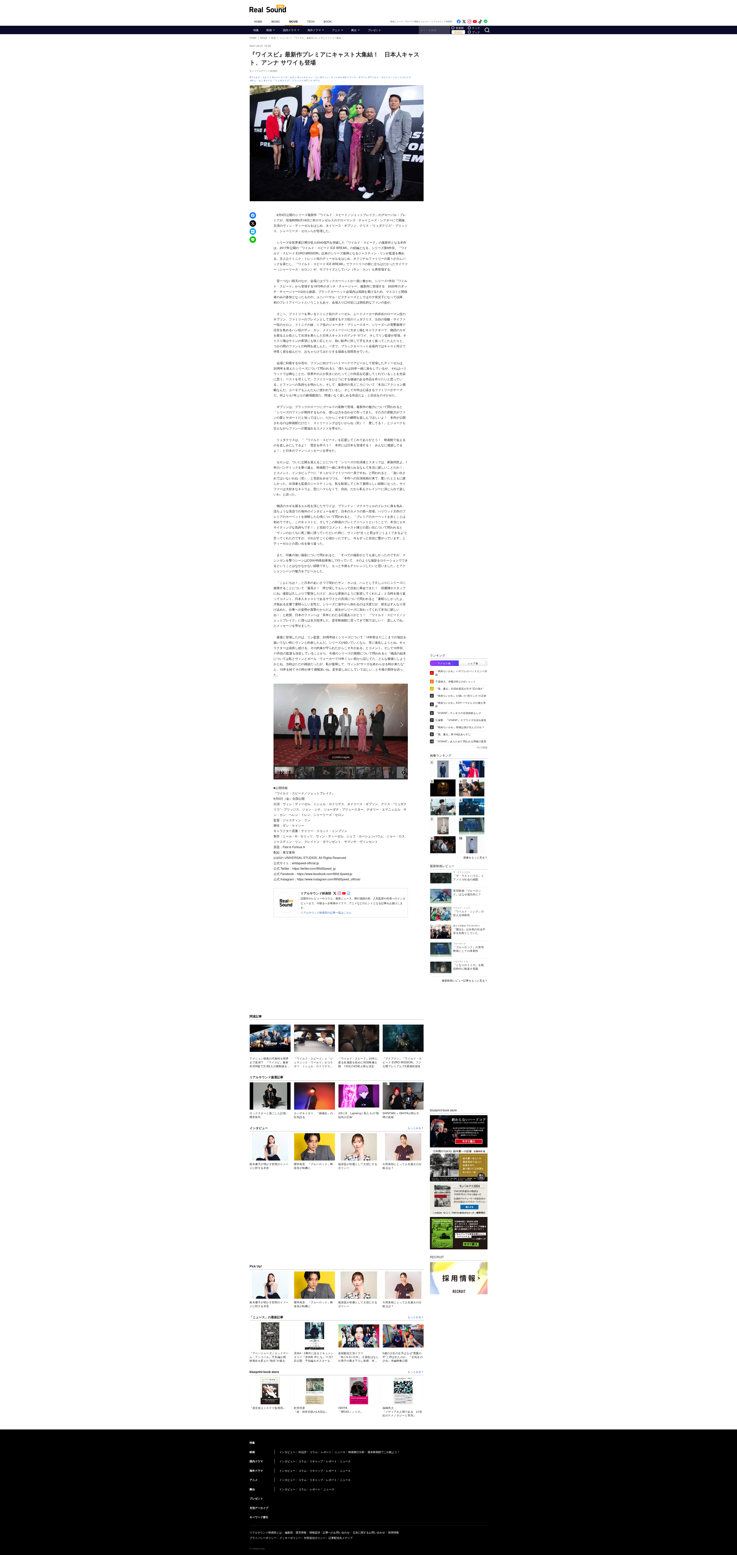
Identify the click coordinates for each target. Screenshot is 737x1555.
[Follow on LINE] (485, 21)
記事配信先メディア (341, 1538)
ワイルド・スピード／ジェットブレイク (390, 77)
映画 (269, 30)
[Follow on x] (464, 21)
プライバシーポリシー (263, 1538)
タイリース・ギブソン (356, 77)
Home (258, 21)
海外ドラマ (314, 30)
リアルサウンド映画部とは (266, 1532)
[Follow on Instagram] (469, 21)
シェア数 (473, 663)
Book (328, 21)
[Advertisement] (394, 8)
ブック (476, 32)
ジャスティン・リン (309, 77)
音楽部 (460, 28)
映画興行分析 (356, 1452)
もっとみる (414, 1128)
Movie (293, 21)
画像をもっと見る (474, 857)
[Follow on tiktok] (480, 21)
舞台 (354, 30)
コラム (314, 1452)
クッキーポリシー (290, 1538)
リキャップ (316, 1461)
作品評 (302, 1452)
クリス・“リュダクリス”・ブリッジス (284, 80)
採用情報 (393, 1532)
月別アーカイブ (259, 1508)
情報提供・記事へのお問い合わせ (329, 1532)
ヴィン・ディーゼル (332, 77)
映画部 (458, 32)
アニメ (336, 30)
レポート (326, 1452)
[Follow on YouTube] (475, 21)
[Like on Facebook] (459, 21)
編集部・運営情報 (295, 1532)
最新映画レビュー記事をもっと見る (463, 980)
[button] (279, 725)
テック (476, 28)
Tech (310, 21)
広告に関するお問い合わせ (369, 1532)
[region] (340, 731)
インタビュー (287, 1452)
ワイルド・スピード (261, 77)
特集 (256, 30)
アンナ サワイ (313, 80)
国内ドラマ (289, 30)
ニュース (340, 1452)
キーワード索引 (259, 1517)
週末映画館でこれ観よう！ (384, 1452)
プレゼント (374, 30)
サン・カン (257, 80)
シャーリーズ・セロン (285, 77)
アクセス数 (444, 663)
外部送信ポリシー (315, 1538)
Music (275, 21)
